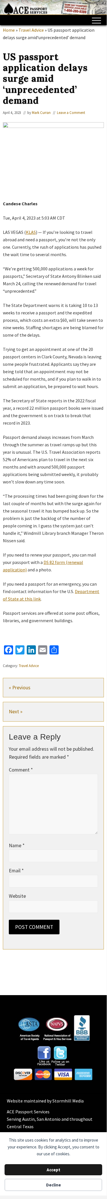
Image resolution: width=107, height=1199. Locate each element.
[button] (96, 20)
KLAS (31, 232)
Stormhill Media (68, 1101)
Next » (15, 711)
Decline (53, 1185)
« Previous (19, 687)
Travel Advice (29, 665)
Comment (21, 770)
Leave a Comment (71, 112)
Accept (53, 1169)
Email (16, 870)
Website (17, 896)
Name (16, 845)
